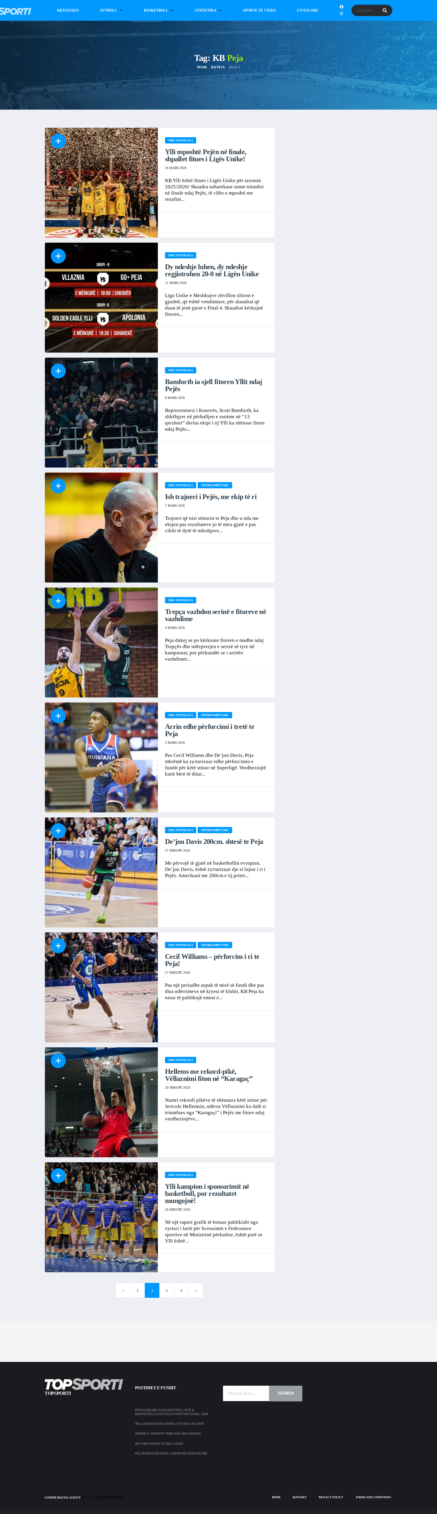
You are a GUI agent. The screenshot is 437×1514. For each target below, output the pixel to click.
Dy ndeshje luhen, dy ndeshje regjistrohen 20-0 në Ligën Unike (212, 270)
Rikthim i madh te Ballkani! (159, 1443)
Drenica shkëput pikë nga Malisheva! (168, 1433)
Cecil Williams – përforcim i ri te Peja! (212, 960)
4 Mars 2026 (175, 627)
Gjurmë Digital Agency (63, 1497)
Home (276, 1497)
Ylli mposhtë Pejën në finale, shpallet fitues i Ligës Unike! (205, 155)
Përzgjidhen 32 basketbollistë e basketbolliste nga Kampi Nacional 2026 (172, 1412)
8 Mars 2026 (175, 398)
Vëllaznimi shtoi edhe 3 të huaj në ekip (169, 1423)
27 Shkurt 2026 (177, 850)
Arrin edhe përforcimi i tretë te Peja (209, 730)
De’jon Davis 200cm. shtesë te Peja (214, 841)
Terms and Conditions (373, 1497)
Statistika (205, 10)
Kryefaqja (68, 10)
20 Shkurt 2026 (177, 1087)
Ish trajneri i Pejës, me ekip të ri (211, 497)
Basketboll (156, 10)
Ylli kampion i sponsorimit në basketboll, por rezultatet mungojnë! (207, 1193)
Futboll (108, 10)
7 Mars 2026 (175, 505)
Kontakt (299, 1497)
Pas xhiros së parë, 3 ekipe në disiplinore (171, 1453)
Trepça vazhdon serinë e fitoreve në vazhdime (215, 615)
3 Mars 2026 (175, 742)
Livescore (307, 10)
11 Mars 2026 (176, 283)
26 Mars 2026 (176, 168)
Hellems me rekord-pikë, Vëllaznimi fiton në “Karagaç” (208, 1075)
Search (286, 1393)
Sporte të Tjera (259, 10)
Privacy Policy (331, 1497)
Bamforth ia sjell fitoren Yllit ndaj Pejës (213, 385)
